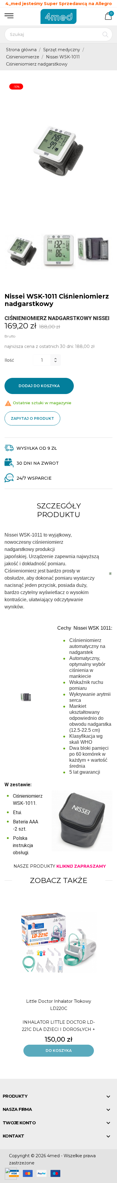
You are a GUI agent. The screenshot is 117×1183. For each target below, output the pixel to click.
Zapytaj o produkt (32, 418)
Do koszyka (59, 1050)
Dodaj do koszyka (39, 386)
